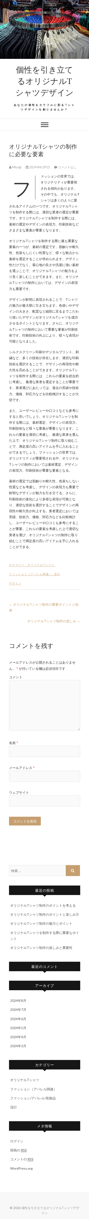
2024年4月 (18, 1037)
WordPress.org (21, 1168)
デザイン (15, 583)
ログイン (16, 1141)
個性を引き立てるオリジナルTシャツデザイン (44, 81)
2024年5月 (18, 1028)
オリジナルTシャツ (41, 564)
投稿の (18, 1150)
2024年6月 (18, 1019)
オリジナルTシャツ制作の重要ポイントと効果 (44, 607)
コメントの (21, 1159)
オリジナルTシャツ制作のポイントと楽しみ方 (44, 914)
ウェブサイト (19, 792)
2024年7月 (18, 1010)
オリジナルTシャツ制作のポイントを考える (43, 905)
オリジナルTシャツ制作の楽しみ (53, 621)
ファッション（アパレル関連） (30, 574)
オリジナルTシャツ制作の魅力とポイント (41, 923)
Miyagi (16, 167)
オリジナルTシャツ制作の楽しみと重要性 (41, 948)
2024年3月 (18, 1046)
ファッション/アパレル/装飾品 (33, 1098)
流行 (57, 574)
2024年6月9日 (39, 167)
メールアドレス (22, 768)
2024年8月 (18, 1001)
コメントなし (67, 167)
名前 (13, 743)
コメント (15, 677)
